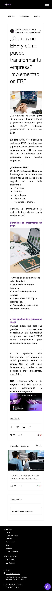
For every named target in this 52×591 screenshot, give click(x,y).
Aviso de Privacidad (12, 587)
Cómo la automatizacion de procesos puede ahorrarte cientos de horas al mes (25, 477)
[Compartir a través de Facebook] (11, 427)
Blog (7, 545)
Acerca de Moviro (12, 535)
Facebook (12, 563)
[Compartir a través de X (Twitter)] (17, 427)
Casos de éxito (11, 542)
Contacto (9, 548)
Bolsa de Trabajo (12, 551)
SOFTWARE (24, 16)
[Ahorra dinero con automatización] (26, 460)
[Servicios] (38, 538)
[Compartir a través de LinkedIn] (23, 427)
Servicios (9, 539)
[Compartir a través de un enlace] (30, 427)
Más (36, 16)
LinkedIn (12, 559)
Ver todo (38, 445)
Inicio (8, 532)
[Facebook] (7, 563)
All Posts (11, 16)
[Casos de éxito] (38, 542)
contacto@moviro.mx (13, 574)
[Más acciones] (40, 31)
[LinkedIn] (7, 560)
